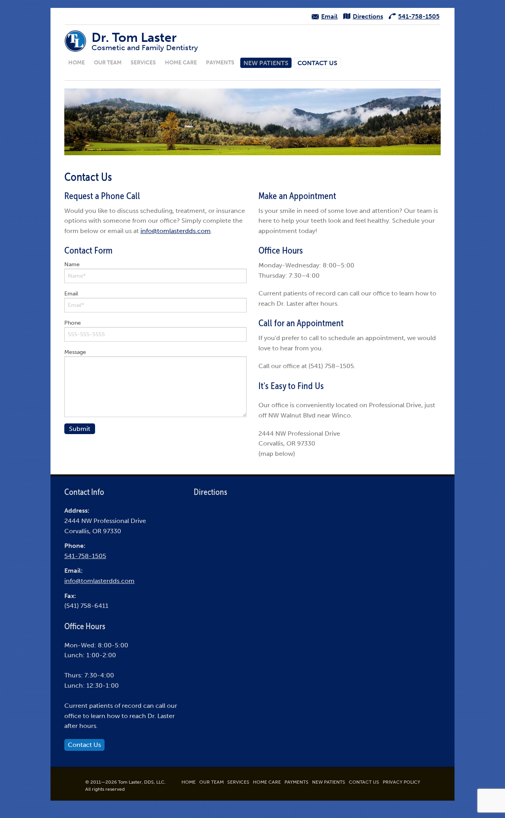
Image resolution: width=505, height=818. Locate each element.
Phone (72, 323)
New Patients (265, 63)
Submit (79, 429)
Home (76, 62)
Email (71, 293)
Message (75, 352)
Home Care (181, 62)
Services (143, 62)
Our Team (108, 62)
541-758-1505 (85, 556)
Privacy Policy (401, 782)
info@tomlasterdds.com (175, 231)
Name (72, 264)
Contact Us (317, 63)
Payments (220, 62)
